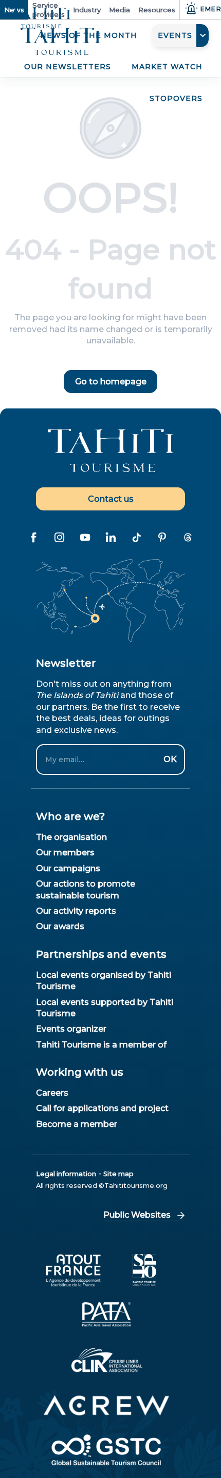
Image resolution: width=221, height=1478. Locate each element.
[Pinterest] (162, 537)
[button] (180, 35)
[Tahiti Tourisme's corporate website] (60, 41)
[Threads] (187, 537)
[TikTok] (136, 537)
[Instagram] (59, 537)
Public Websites (137, 1215)
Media (119, 10)
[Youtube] (85, 537)
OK (170, 759)
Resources (156, 10)
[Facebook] (33, 537)
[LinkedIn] (110, 537)
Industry (87, 10)
